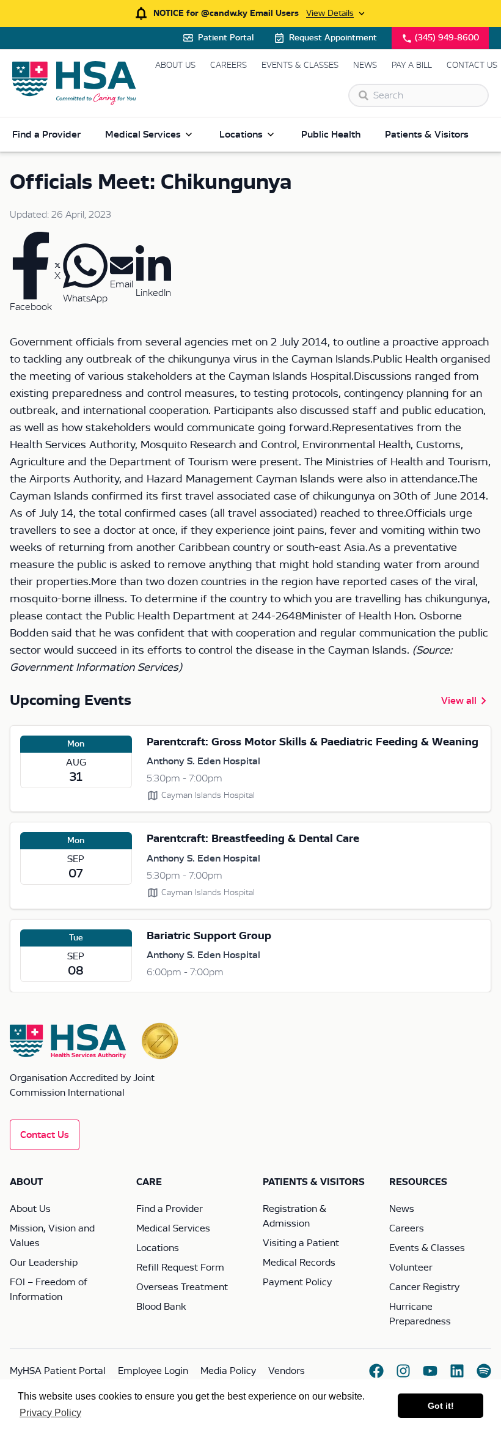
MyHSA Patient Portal (58, 1371)
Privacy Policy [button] (50, 1413)
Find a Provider (46, 134)
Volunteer (411, 1267)
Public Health (330, 134)
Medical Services (143, 134)
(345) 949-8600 (447, 38)
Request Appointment (333, 38)
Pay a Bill (412, 65)
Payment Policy (297, 1282)
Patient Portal (226, 38)
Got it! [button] (441, 1406)
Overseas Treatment (182, 1287)
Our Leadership (44, 1263)
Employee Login (153, 1371)
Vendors (286, 1371)
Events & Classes (299, 65)
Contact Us (472, 65)
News (365, 65)
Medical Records (299, 1263)
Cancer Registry (424, 1287)
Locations (241, 134)
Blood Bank (161, 1307)
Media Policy (228, 1371)
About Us (175, 65)
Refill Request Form (180, 1267)
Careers (228, 65)
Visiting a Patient (301, 1243)
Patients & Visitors (427, 134)
